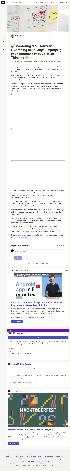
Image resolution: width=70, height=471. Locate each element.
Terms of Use (45, 461)
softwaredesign (54, 61)
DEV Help (49, 456)
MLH (64, 459)
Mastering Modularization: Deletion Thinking (34, 235)
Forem (15, 464)
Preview (27, 258)
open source (24, 464)
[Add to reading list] (3, 50)
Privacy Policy (36, 461)
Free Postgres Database (47, 459)
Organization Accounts (11, 459)
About (31, 459)
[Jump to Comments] (3, 43)
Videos (29, 456)
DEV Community (9, 454)
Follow (38, 338)
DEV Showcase (23, 459)
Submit (18, 258)
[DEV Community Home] (3, 2)
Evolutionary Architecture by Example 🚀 (27, 370)
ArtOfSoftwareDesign (19, 237)
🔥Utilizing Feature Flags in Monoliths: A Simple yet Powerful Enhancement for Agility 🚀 (37, 377)
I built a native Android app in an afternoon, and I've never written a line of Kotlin (37, 304)
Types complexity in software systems (20, 384)
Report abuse (44, 263)
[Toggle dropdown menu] (67, 270)
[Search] (8, 2)
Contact (36, 459)
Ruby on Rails (31, 465)
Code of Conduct (33, 263)
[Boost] (3, 56)
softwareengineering (30, 61)
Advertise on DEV (58, 456)
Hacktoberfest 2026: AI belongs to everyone (30, 429)
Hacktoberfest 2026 (40, 435)
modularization (17, 61)
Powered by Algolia (40, 2)
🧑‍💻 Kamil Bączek (20, 35)
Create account (62, 2)
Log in (52, 2)
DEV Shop (58, 459)
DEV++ (23, 456)
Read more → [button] (17, 321)
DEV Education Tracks (38, 456)
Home (7, 456)
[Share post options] (3, 62)
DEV (41, 464)
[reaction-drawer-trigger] (3, 36)
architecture (43, 61)
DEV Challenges (15, 456)
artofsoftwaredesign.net (44, 37)
